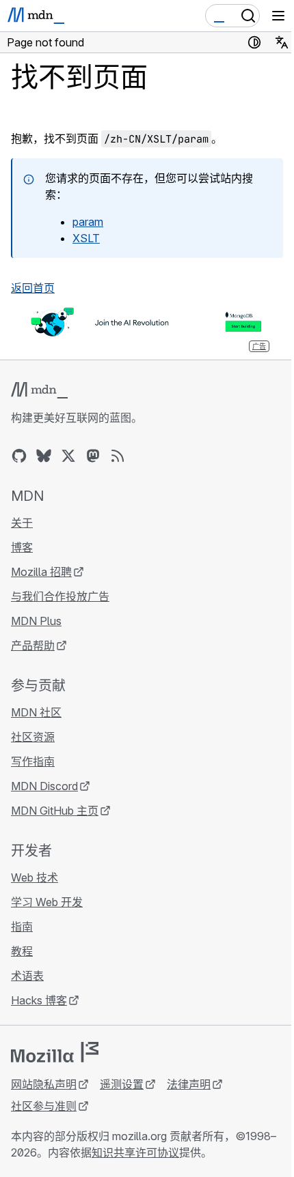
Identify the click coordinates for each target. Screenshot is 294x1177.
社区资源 (33, 737)
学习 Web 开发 (47, 902)
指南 (22, 926)
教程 (22, 951)
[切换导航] (278, 15)
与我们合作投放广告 (60, 596)
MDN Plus (36, 621)
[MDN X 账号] (68, 456)
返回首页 (33, 288)
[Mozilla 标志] (54, 1052)
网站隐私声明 (44, 1084)
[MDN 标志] (39, 390)
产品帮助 (33, 645)
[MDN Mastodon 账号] (93, 456)
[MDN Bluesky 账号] (44, 456)
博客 (22, 547)
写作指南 (33, 761)
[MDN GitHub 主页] (19, 456)
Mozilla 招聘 (41, 572)
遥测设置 (122, 1084)
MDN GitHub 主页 (54, 810)
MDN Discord (44, 786)
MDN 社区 (36, 712)
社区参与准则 (44, 1106)
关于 (22, 522)
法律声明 (189, 1084)
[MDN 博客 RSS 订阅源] (117, 456)
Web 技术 (34, 877)
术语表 (27, 976)
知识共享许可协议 (135, 1152)
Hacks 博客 (39, 1000)
